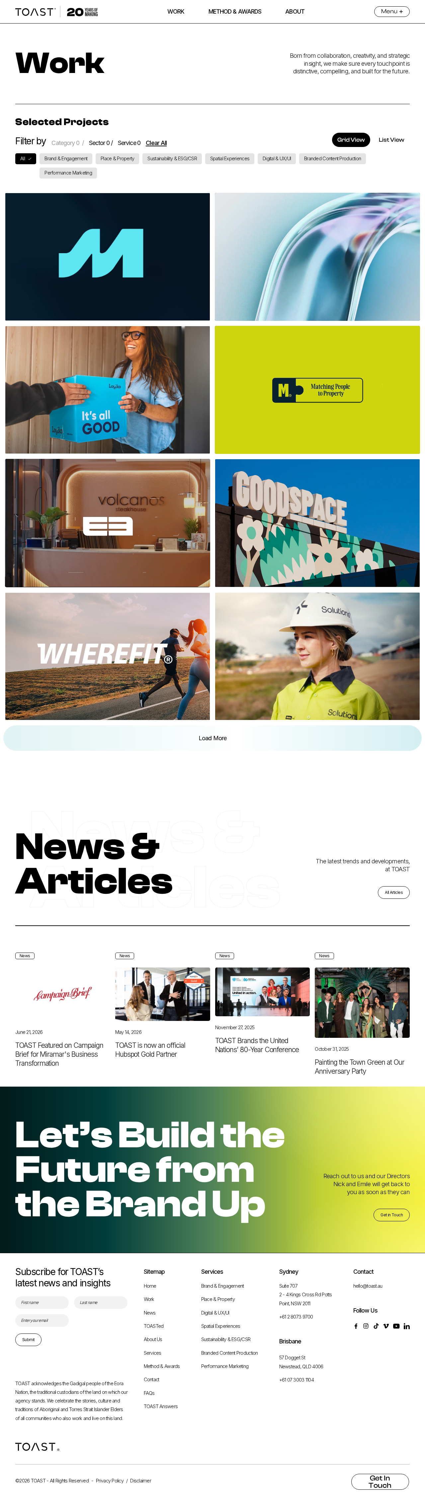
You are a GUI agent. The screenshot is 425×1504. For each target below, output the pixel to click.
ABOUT (294, 11)
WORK (175, 11)
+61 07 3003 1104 (296, 1380)
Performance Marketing (225, 1366)
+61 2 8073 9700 (296, 1317)
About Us (153, 1339)
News (150, 1313)
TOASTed (154, 1326)
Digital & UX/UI (215, 1313)
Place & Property (218, 1299)
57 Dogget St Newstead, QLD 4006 (301, 1362)
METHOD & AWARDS (235, 11)
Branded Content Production (229, 1353)
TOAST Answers (161, 1406)
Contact (151, 1380)
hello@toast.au (367, 1286)
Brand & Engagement (222, 1286)
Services (152, 1353)
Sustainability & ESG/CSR (225, 1339)
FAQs (149, 1393)
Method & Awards (162, 1366)
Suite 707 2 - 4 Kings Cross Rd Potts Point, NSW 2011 (305, 1295)
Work (149, 1299)
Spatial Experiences (220, 1326)
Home (150, 1286)
